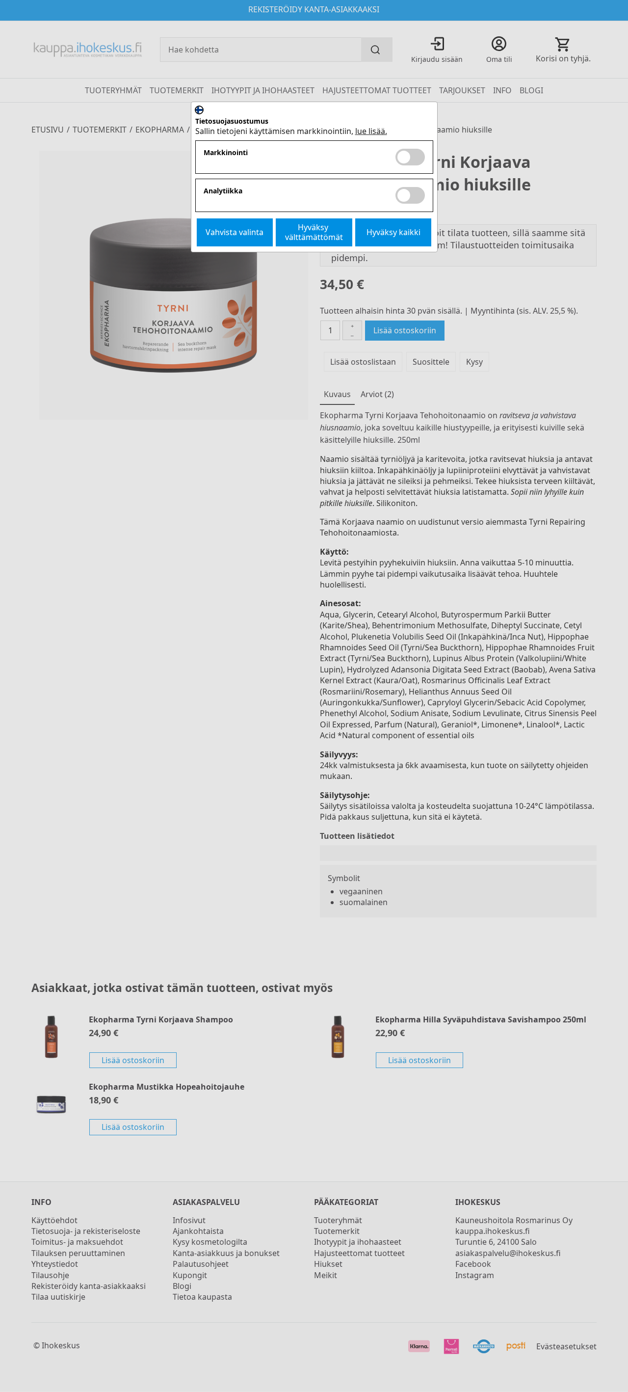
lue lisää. (371, 131)
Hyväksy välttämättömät (314, 232)
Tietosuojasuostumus (231, 121)
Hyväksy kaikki (393, 232)
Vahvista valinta (234, 232)
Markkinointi (226, 153)
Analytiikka (223, 191)
